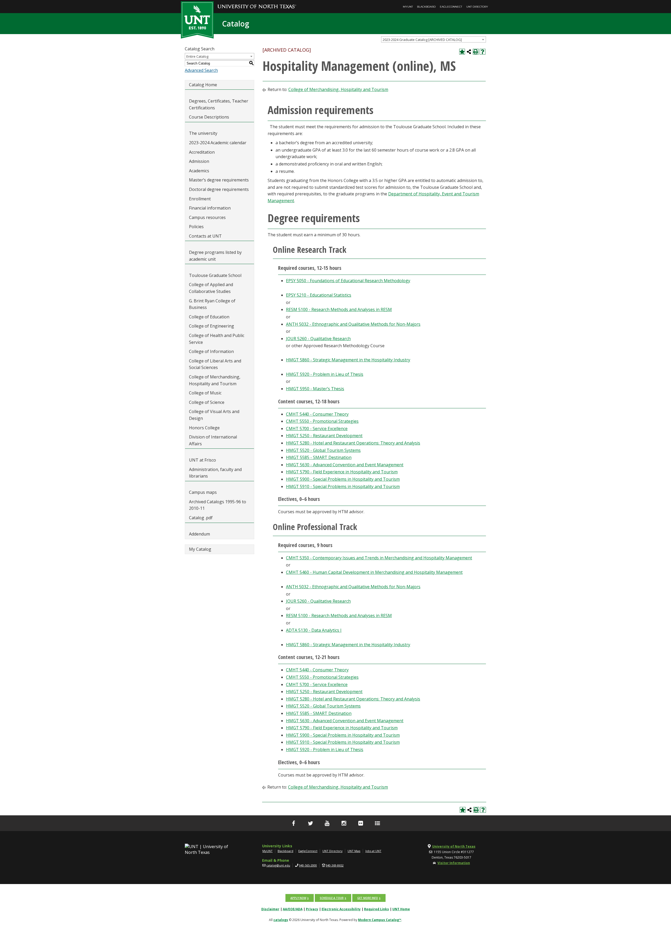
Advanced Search (201, 70)
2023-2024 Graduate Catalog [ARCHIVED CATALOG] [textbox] (422, 39)
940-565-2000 (308, 865)
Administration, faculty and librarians (215, 473)
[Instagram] (344, 823)
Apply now (298, 898)
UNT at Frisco (202, 460)
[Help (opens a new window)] (482, 52)
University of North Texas (453, 846)
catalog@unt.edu (278, 865)
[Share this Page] (469, 52)
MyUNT (408, 6)
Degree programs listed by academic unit (215, 255)
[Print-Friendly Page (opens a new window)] (476, 52)
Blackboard (426, 6)
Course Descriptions (209, 117)
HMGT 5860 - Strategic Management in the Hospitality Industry (348, 360)
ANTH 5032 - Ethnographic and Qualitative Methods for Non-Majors (353, 324)
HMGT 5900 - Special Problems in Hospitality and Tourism (343, 479)
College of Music (205, 393)
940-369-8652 (335, 865)
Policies (196, 226)
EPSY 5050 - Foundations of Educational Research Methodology (348, 280)
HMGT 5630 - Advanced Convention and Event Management (344, 465)
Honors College (204, 428)
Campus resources (207, 217)
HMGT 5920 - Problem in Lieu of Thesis (324, 374)
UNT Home (401, 909)
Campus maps (203, 492)
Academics (199, 171)
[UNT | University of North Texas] (212, 849)
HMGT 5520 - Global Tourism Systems (323, 450)
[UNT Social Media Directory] (377, 823)
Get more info (367, 898)
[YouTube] (327, 823)
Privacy (312, 909)
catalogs (280, 920)
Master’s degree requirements (219, 180)
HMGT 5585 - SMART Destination (318, 457)
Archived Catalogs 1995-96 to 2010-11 (217, 505)
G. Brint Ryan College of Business (212, 304)
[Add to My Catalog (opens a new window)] (462, 52)
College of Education (209, 317)
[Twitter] (310, 823)
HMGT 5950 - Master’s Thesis (315, 389)
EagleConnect (451, 6)
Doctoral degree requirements (219, 189)
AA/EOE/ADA (292, 909)
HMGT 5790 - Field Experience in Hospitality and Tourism (342, 472)
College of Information (211, 351)
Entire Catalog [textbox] (197, 56)
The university (203, 133)
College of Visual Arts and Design (214, 415)
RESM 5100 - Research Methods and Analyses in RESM (339, 309)
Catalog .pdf (201, 518)
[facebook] (293, 823)
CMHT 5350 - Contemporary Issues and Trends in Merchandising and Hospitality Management (379, 558)
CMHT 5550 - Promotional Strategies (322, 421)
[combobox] (433, 39)
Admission (199, 161)
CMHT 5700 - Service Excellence (317, 428)
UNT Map (354, 851)
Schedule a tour (332, 898)
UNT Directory (477, 6)
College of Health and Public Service (216, 339)
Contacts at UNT (205, 236)
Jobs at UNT (373, 851)
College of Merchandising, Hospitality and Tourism (214, 380)
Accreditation (202, 152)
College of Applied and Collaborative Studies (211, 288)
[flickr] (360, 823)
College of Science (206, 402)
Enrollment (200, 199)
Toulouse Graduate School (215, 275)
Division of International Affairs (213, 440)
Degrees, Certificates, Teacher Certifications (218, 104)
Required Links (376, 909)
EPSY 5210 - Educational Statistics (318, 295)
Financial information (210, 208)
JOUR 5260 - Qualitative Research (318, 338)
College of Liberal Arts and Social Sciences (215, 364)
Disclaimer (270, 909)
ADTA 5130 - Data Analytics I (314, 630)
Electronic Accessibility (341, 909)
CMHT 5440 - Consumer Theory (317, 414)
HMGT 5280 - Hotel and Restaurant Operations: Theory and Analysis (353, 443)
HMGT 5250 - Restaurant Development (324, 435)
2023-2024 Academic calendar (217, 143)
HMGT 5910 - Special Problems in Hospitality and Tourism (343, 486)
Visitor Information (453, 863)
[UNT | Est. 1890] (197, 19)
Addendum (199, 534)
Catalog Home (203, 85)
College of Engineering (211, 326)
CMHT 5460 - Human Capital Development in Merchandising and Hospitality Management (374, 572)
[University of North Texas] (257, 3)
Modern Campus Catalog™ (379, 920)
